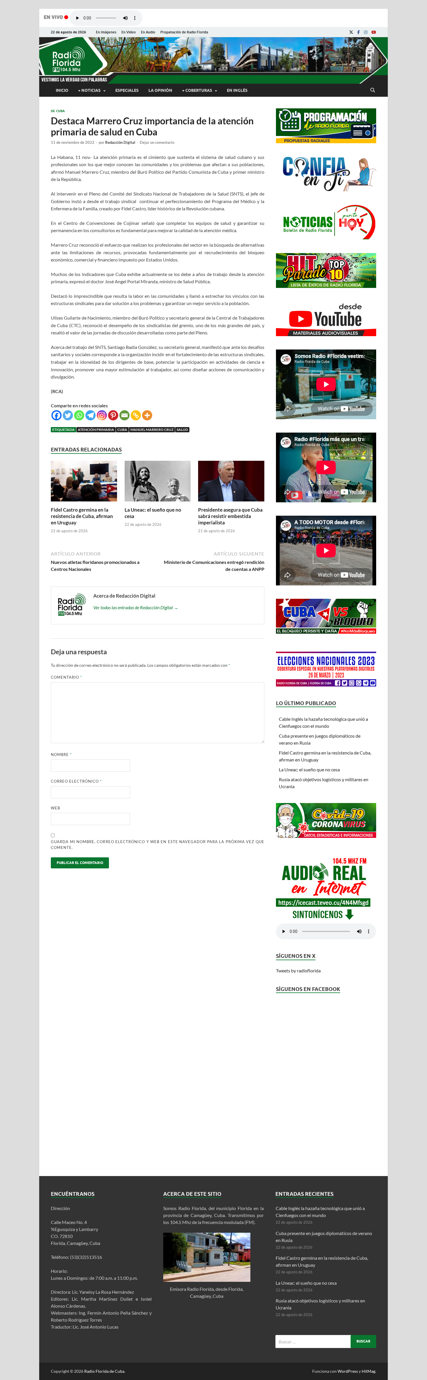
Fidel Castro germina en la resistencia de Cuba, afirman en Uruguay (82, 516)
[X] (351, 32)
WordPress (348, 1371)
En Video (128, 32)
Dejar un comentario (157, 142)
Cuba (122, 429)
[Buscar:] (325, 1341)
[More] (147, 415)
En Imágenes (106, 32)
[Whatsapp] (79, 415)
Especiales (127, 90)
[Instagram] (366, 32)
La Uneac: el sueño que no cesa (309, 769)
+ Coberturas (197, 90)
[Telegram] (90, 415)
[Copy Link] (136, 415)
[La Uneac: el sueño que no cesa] (158, 503)
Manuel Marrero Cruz (151, 429)
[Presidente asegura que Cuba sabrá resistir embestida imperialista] (231, 503)
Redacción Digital (120, 142)
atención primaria (96, 429)
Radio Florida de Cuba (104, 1371)
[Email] (124, 415)
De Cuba (58, 111)
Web (55, 808)
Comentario (66, 677)
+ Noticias (89, 90)
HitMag (368, 1371)
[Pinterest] (113, 415)
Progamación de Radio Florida (184, 32)
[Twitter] (68, 415)
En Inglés (237, 90)
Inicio (62, 90)
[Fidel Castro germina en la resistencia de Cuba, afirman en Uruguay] (84, 503)
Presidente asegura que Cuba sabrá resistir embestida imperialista (230, 516)
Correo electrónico (76, 781)
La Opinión (160, 90)
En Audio (148, 32)
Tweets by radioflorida (298, 970)
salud (182, 429)
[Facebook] (358, 32)
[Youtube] (374, 32)
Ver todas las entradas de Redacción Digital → (135, 607)
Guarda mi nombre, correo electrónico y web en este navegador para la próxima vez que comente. (157, 844)
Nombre (61, 754)
